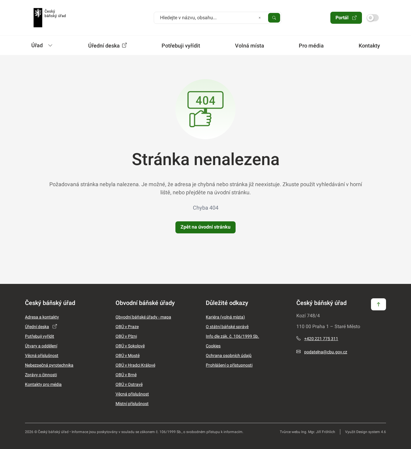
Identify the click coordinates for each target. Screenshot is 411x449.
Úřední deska (104, 45)
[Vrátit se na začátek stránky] (378, 304)
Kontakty (369, 45)
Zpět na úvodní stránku (205, 227)
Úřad (37, 45)
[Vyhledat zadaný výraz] (274, 17)
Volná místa (249, 45)
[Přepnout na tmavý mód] (373, 17)
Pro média (311, 45)
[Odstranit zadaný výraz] (259, 17)
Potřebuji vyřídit (181, 45)
